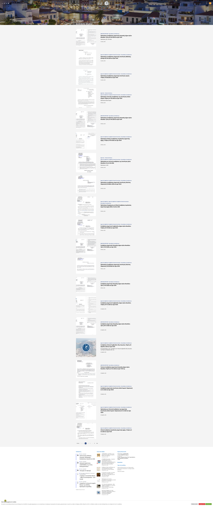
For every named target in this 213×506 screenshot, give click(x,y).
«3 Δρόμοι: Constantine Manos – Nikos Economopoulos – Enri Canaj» (87, 477)
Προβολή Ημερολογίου (80, 489)
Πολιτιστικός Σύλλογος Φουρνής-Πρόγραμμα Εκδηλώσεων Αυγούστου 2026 (87, 457)
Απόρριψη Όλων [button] (202, 504)
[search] (206, 3)
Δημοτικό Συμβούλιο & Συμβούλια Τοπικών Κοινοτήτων (111, 54)
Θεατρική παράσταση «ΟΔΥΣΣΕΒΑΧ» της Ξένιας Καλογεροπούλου (86, 464)
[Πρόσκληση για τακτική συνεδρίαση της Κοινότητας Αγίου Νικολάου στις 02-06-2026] (86, 162)
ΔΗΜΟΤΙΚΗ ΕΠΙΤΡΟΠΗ (104, 33)
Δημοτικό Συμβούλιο (104, 201)
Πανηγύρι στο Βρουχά (85, 470)
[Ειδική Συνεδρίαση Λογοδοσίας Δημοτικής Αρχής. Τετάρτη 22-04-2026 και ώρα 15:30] (86, 431)
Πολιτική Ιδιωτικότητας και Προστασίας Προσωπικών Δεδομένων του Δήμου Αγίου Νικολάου (125, 468)
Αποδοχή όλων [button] (208, 504)
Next (97, 443)
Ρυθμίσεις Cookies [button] (194, 504)
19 (94, 443)
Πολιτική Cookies (120, 471)
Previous (78, 443)
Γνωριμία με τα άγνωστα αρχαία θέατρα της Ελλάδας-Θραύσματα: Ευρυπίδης (87, 484)
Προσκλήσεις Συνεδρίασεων (114, 33)
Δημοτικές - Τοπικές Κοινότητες (106, 93)
